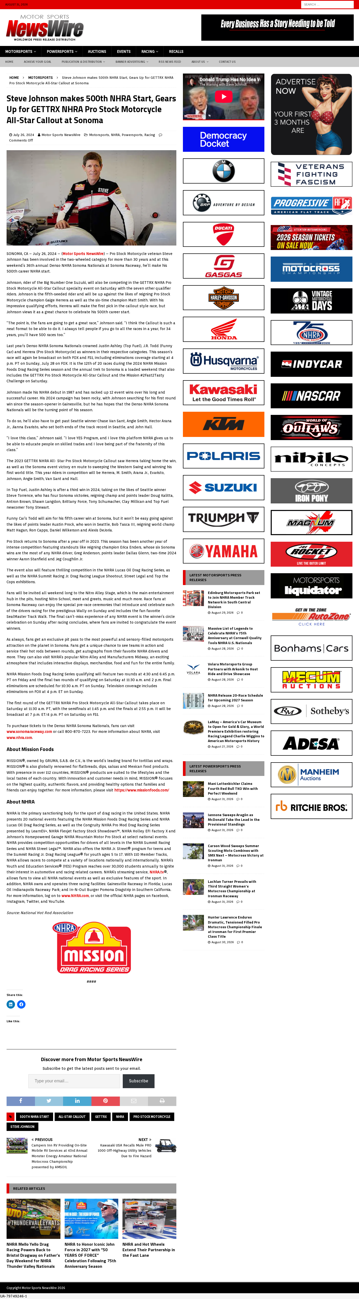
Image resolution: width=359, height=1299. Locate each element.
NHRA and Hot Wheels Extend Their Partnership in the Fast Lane (148, 1249)
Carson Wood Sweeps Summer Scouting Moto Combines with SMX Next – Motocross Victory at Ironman (236, 853)
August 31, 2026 (222, 799)
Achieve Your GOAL (37, 62)
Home (9, 62)
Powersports (60, 51)
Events (124, 51)
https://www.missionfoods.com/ (141, 790)
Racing (148, 51)
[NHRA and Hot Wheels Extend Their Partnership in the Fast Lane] (149, 1219)
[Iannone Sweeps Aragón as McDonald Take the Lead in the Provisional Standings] (193, 820)
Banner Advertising (130, 62)
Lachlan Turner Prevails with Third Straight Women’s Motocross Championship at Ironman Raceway (232, 889)
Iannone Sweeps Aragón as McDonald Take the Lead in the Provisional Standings (234, 819)
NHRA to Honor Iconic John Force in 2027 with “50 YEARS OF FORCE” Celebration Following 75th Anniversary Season (90, 1255)
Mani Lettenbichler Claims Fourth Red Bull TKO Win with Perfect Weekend (233, 788)
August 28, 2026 (223, 648)
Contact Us (227, 62)
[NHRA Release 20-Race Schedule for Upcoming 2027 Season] (193, 701)
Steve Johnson (22, 1127)
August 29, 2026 (222, 612)
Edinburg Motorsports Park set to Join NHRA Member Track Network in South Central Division (234, 600)
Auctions (97, 51)
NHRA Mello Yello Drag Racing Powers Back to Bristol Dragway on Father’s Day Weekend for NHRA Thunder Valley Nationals (33, 1255)
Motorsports (18, 51)
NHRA (115, 135)
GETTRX (101, 1117)
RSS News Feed (170, 62)
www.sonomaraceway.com (29, 731)
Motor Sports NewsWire (61, 135)
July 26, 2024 (23, 135)
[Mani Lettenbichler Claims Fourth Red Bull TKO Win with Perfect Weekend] (193, 789)
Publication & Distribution (82, 62)
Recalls (176, 51)
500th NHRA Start (34, 1117)
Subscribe (138, 1080)
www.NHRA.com (75, 896)
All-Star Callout (72, 1117)
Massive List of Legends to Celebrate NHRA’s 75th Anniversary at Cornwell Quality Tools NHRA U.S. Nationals (234, 635)
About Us (198, 62)
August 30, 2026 (223, 942)
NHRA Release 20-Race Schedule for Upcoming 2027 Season (235, 697)
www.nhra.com (19, 737)
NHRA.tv (157, 872)
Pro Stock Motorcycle (152, 1117)
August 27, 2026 (222, 746)
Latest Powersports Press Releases (215, 768)
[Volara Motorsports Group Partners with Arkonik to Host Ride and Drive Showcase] (193, 669)
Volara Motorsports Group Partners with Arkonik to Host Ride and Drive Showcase (233, 668)
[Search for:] (327, 4)
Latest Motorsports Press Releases (215, 577)
